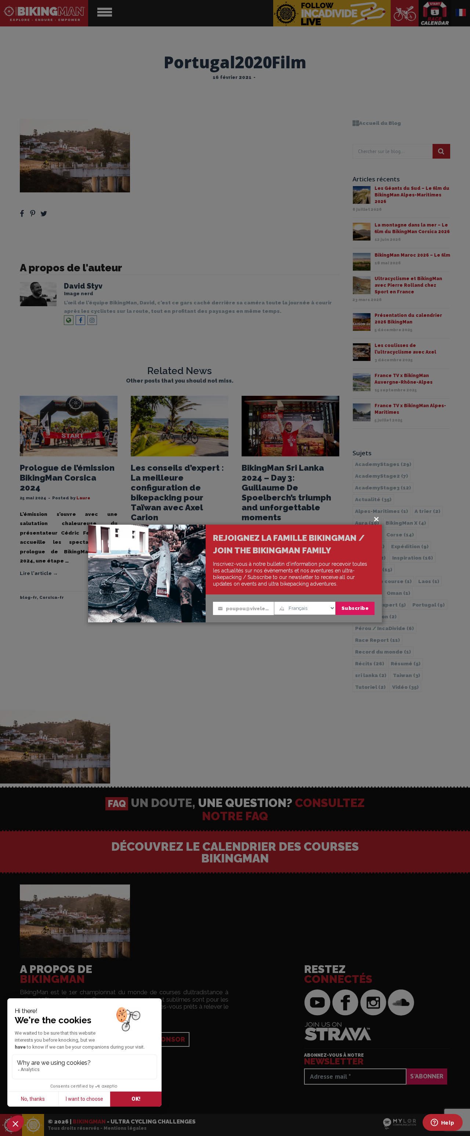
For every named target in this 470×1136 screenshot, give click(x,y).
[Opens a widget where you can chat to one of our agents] (442, 1123)
